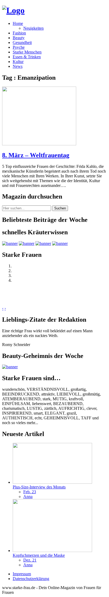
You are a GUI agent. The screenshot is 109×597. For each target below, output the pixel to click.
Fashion (19, 33)
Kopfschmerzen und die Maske (39, 555)
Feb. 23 (29, 492)
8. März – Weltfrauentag (35, 155)
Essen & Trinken (27, 57)
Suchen (60, 208)
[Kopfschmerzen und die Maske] (52, 550)
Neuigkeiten (33, 28)
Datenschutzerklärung (31, 578)
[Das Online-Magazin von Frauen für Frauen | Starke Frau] (13, 10)
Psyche (19, 47)
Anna (28, 496)
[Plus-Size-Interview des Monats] (52, 482)
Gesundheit (22, 42)
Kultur (18, 61)
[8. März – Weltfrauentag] (39, 144)
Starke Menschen (27, 52)
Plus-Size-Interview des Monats (39, 487)
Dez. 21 (30, 560)
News (17, 66)
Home (18, 23)
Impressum (22, 574)
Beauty (19, 37)
